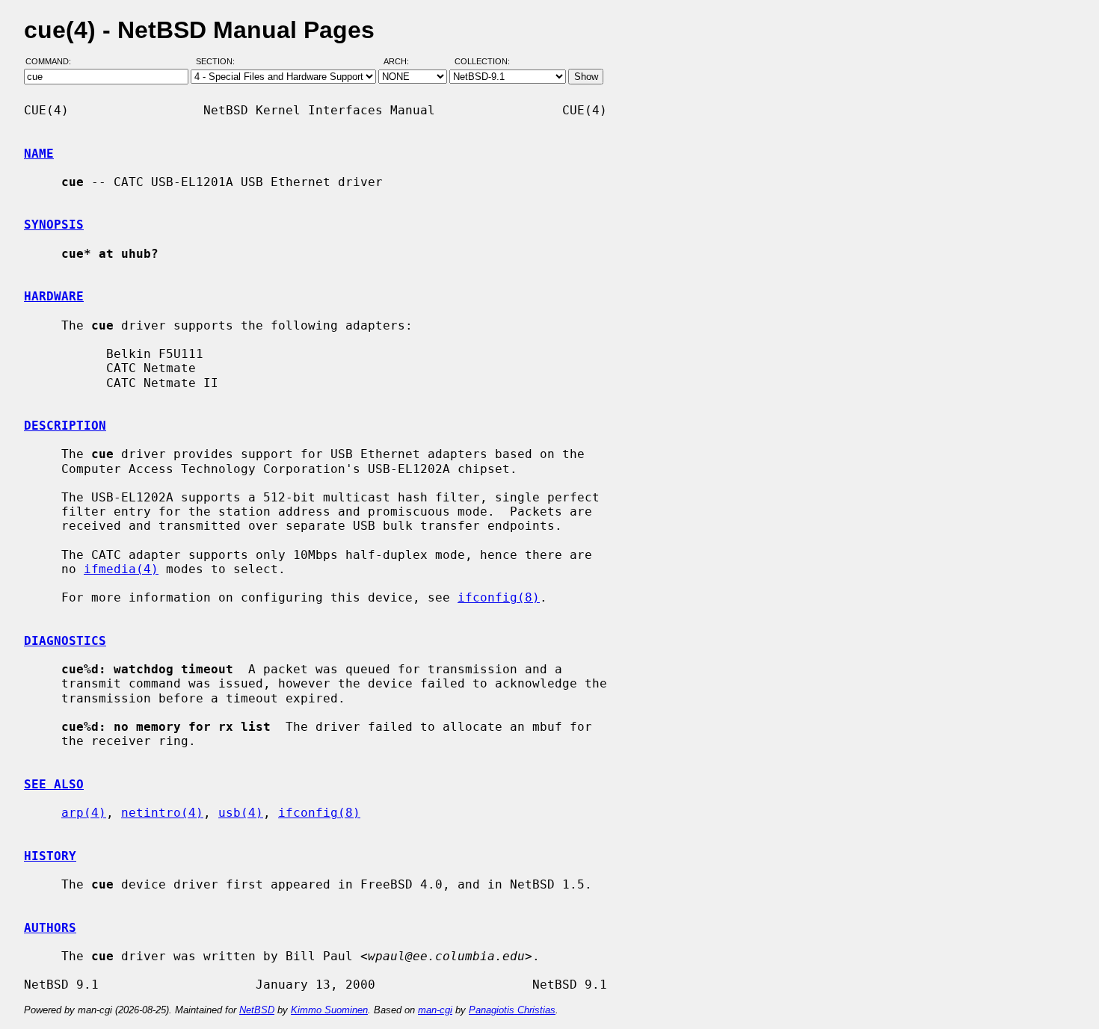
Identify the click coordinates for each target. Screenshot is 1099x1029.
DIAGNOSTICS (65, 641)
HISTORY (50, 856)
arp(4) (83, 813)
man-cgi (435, 1010)
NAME (39, 153)
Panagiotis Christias (512, 1010)
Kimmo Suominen (329, 1010)
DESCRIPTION (65, 425)
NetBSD (256, 1010)
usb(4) (240, 813)
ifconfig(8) (499, 597)
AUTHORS (50, 928)
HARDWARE (54, 296)
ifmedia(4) (121, 569)
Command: (52, 62)
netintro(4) (162, 813)
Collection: (482, 62)
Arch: (403, 62)
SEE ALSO (54, 784)
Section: (218, 62)
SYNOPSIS (54, 224)
